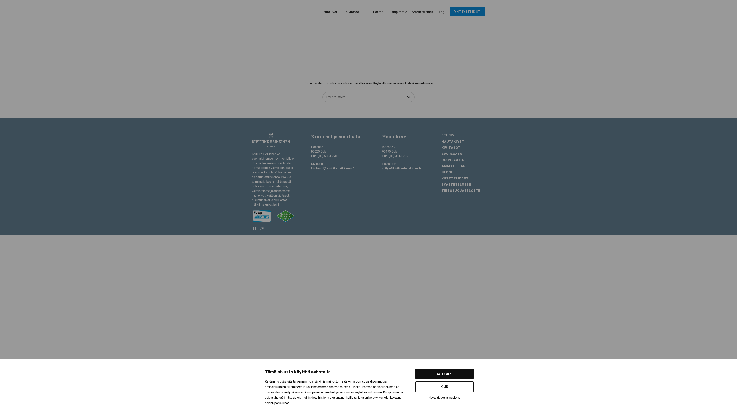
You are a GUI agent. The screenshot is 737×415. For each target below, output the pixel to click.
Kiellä (445, 386)
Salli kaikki (444, 374)
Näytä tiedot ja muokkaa (444, 397)
